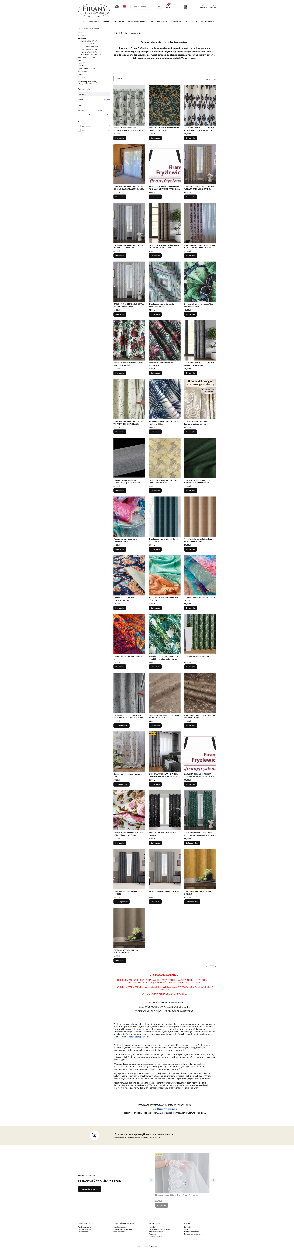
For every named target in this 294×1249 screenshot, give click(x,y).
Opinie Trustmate (155, 1236)
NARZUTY (82, 63)
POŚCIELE (82, 33)
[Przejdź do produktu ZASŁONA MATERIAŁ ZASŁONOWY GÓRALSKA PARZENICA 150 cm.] (200, 223)
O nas (186, 1229)
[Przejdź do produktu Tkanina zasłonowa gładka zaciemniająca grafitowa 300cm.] (129, 458)
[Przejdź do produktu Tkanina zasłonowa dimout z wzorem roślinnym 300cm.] (165, 399)
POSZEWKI (82, 71)
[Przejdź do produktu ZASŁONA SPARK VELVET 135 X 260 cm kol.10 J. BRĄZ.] (200, 693)
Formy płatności (119, 1232)
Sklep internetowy (146, 1246)
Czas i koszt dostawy (120, 1227)
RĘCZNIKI (82, 66)
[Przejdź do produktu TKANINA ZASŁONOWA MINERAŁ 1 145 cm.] (200, 575)
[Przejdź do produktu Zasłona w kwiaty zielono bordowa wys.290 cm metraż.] (129, 340)
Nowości (81, 74)
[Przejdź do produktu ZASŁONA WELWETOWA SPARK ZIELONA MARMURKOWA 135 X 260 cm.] (200, 810)
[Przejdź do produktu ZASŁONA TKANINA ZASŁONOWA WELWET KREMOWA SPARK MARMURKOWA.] (129, 399)
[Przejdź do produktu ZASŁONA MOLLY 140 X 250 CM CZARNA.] (165, 810)
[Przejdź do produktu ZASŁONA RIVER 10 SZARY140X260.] (165, 869)
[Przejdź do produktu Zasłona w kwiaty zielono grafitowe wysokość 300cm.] (200, 282)
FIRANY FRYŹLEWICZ (84, 28)
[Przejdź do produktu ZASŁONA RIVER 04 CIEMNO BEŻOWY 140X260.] (129, 928)
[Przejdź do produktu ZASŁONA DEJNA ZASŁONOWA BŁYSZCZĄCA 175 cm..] (165, 458)
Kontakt (152, 1227)
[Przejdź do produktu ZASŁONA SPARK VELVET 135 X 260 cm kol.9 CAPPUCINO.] (165, 693)
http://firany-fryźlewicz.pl (164, 1109)
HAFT (80, 60)
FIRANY (81, 35)
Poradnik (187, 1227)
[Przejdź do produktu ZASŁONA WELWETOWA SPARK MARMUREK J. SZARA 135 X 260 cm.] (129, 693)
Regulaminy (153, 1234)
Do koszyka (119, 138)
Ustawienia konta (84, 1229)
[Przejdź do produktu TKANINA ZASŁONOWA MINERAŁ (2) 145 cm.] (165, 575)
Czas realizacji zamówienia (122, 1229)
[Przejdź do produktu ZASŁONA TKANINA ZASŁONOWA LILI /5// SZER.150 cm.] (165, 105)
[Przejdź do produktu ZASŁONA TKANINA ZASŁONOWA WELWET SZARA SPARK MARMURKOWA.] (200, 340)
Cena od (81, 110)
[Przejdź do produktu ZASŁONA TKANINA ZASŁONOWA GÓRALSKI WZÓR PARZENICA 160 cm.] (129, 164)
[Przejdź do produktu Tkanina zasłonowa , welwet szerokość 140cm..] (129, 516)
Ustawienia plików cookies (158, 1229)
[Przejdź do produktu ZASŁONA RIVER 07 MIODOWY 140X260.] (200, 869)
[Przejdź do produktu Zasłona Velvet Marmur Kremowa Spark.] (129, 751)
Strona (208, 79)
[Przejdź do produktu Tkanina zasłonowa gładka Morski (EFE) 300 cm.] (165, 516)
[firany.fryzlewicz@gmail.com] (116, 9)
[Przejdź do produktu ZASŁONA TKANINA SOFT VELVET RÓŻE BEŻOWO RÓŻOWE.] (129, 810)
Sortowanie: (117, 74)
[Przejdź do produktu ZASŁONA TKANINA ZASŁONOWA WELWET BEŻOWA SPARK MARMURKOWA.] (165, 223)
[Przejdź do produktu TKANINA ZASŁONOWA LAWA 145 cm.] (129, 634)
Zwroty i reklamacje (156, 1232)
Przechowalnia (83, 1232)
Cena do (99, 110)
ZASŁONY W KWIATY (89, 52)
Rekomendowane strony (193, 1234)
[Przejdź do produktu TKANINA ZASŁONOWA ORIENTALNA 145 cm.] (129, 575)
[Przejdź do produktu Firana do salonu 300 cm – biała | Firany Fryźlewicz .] (182, 1173)
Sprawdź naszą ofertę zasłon (134, 1036)
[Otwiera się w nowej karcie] (186, 7)
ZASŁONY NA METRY (89, 41)
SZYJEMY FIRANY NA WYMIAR (89, 55)
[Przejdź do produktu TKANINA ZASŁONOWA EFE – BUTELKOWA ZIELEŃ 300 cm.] (200, 458)
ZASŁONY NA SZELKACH (90, 49)
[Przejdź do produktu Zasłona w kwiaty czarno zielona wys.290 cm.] (165, 340)
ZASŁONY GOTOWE (88, 44)
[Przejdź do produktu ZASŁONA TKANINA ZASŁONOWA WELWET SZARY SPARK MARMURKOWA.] (129, 223)
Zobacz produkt (121, 725)
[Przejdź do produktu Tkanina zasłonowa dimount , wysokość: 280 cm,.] (165, 282)
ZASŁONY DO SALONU (89, 46)
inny (83, 130)
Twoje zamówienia (84, 1227)
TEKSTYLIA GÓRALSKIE (87, 69)
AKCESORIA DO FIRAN (86, 58)
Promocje (81, 77)
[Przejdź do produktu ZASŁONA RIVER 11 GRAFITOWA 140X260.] (129, 869)
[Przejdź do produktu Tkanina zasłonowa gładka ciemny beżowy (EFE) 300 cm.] (200, 516)
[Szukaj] (159, 6)
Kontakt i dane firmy (191, 1232)
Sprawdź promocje (89, 1189)
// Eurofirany (86, 126)
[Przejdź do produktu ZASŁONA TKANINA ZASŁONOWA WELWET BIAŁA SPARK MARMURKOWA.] (129, 282)
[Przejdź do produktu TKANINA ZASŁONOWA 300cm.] (200, 634)
